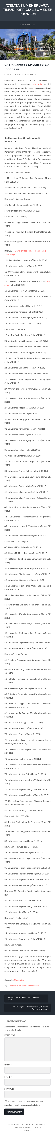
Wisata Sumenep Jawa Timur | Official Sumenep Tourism (27, 9)
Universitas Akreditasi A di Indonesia (24, 985)
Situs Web (9, 1089)
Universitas (19, 980)
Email (8, 1077)
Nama (8, 1065)
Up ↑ (28, 1130)
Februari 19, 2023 (12, 74)
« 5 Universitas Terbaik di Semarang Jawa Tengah (23, 998)
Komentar (10, 1035)
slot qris (37, 84)
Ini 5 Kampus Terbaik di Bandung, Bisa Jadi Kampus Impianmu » (30, 1008)
